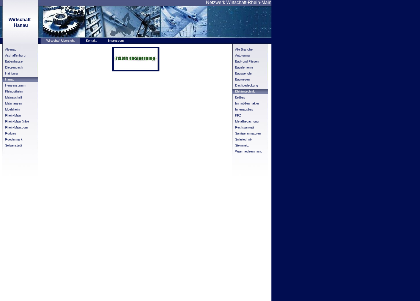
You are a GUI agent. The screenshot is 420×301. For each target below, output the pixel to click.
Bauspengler (244, 73)
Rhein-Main (13, 115)
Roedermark (14, 139)
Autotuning (242, 55)
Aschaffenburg (15, 55)
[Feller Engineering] (136, 69)
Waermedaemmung (248, 151)
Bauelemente (244, 67)
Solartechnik (243, 139)
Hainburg (11, 73)
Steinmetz (242, 145)
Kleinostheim (14, 91)
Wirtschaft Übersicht (60, 40)
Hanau (9, 79)
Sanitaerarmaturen (248, 133)
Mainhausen (13, 103)
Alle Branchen (244, 49)
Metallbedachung (247, 121)
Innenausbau (244, 109)
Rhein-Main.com (16, 127)
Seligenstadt (13, 145)
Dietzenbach (14, 67)
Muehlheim (12, 109)
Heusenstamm (15, 85)
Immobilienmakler (247, 103)
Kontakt (91, 40)
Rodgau (10, 133)
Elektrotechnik (245, 91)
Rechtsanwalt (244, 127)
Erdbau (240, 97)
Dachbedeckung (246, 85)
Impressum (116, 40)
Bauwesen (242, 79)
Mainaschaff (13, 97)
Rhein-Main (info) (17, 121)
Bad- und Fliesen (247, 61)
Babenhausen (14, 61)
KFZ (238, 115)
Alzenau (10, 49)
